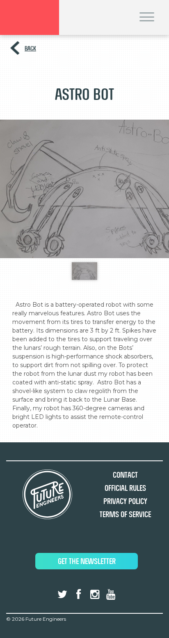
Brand (29, 17)
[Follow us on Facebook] (78, 594)
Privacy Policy (125, 501)
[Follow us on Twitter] (62, 594)
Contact (125, 475)
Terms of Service (125, 514)
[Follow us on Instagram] (94, 594)
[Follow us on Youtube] (110, 594)
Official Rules (125, 488)
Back (30, 48)
